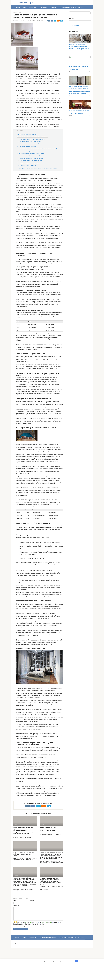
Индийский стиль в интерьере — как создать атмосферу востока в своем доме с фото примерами (79, 111)
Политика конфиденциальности (67, 7)
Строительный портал (24, 2)
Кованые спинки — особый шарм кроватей (28, 156)
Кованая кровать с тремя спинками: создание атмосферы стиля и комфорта (37, 168)
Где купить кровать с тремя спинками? (29, 143)
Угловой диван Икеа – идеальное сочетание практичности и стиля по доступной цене (79, 68)
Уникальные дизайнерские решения (26, 134)
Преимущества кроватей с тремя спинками (30, 141)
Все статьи (17, 7)
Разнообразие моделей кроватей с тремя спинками (32, 139)
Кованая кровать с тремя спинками (26, 146)
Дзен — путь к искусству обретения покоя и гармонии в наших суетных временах (50, 829)
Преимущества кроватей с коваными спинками (31, 158)
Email (32, 900)
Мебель (33, 20)
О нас (24, 7)
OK (76, 961)
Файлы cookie (32, 7)
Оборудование (75, 25)
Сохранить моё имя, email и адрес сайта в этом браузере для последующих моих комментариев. (38, 926)
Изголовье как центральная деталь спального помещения (32, 136)
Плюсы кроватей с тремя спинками (26, 165)
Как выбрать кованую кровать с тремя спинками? (32, 151)
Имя (14, 900)
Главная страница (17, 12)
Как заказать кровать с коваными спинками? (31, 160)
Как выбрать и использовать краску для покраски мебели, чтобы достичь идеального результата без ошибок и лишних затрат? (50, 881)
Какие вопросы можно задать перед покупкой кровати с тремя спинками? (38, 148)
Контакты (81, 7)
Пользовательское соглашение (47, 7)
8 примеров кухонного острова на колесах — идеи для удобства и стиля (24, 854)
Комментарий (17, 905)
